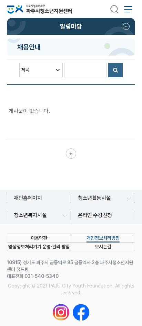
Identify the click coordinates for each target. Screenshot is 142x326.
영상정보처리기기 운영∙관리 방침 (39, 246)
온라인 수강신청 (95, 215)
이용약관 (39, 238)
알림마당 (71, 26)
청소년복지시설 (30, 215)
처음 (71, 153)
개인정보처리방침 (103, 238)
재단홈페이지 (28, 198)
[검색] (114, 9)
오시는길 (103, 246)
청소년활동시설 (94, 198)
